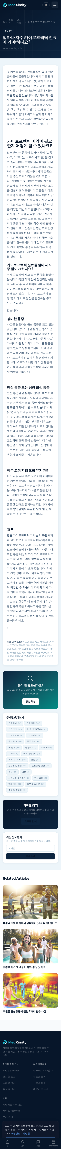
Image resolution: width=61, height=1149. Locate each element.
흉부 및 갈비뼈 (35, 784)
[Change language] (46, 4)
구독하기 (30, 856)
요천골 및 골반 (17, 765)
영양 (34, 759)
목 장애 (13, 747)
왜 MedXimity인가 (43, 1070)
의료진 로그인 (40, 1088)
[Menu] (55, 5)
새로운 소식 (39, 1076)
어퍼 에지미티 (31, 753)
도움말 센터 (9, 1082)
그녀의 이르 (15, 735)
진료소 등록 (39, 1082)
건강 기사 (14, 723)
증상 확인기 (9, 1088)
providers (53, 1146)
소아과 (46, 747)
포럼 (38, 1146)
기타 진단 (34, 735)
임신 (12, 771)
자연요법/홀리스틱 (18, 778)
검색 (23, 1146)
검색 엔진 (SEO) (36, 729)
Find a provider (11, 1070)
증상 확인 (31, 701)
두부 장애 (15, 741)
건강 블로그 (9, 1076)
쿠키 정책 (8, 1116)
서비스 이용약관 (11, 1110)
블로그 (10, 21)
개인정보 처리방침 (12, 1104)
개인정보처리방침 (20, 1133)
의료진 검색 (30, 821)
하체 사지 (15, 784)
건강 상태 (19, 21)
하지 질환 (40, 778)
